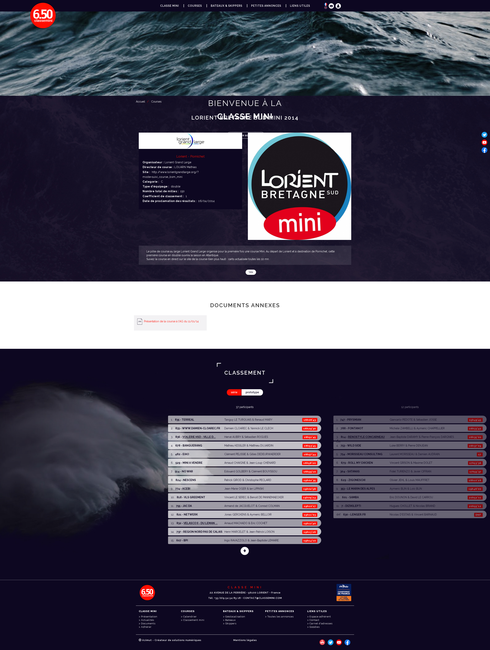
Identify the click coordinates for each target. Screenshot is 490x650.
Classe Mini (169, 5)
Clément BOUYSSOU (264, 471)
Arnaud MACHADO (235, 523)
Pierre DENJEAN (418, 445)
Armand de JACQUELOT (239, 505)
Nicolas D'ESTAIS (400, 514)
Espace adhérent (246, 135)
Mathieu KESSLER (235, 445)
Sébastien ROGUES (256, 436)
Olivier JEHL (397, 480)
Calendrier (190, 616)
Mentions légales (245, 640)
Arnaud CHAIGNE (235, 462)
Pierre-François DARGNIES (437, 436)
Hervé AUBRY (232, 436)
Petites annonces (266, 5)
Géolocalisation (235, 616)
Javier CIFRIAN (422, 471)
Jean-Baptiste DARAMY (404, 436)
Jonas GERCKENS (235, 514)
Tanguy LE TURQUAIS (237, 419)
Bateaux (230, 620)
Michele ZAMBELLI (401, 428)
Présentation (149, 616)
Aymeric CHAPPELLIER (430, 428)
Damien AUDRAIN (429, 454)
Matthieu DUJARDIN (261, 445)
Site (251, 272)
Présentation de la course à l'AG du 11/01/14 (171, 321)
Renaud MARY (263, 419)
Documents (148, 623)
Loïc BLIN (416, 488)
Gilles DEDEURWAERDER (265, 454)
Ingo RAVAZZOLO (235, 540)
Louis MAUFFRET (419, 480)
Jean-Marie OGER (235, 488)
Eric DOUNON (398, 497)
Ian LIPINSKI (257, 488)
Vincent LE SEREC (235, 497)
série (234, 392)
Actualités (147, 620)
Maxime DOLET (422, 462)
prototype (252, 392)
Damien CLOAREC (235, 428)
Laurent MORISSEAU (402, 454)
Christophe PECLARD (258, 480)
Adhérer (146, 626)
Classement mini (193, 620)
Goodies (315, 626)
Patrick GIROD (233, 480)
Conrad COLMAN (269, 505)
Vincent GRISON (400, 462)
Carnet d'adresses (321, 623)
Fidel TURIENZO (400, 471)
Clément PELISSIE (235, 454)
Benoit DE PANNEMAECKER (267, 497)
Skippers (230, 623)
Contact (314, 620)
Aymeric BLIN (398, 488)
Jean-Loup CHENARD (262, 462)
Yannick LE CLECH (261, 428)
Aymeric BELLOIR (261, 514)
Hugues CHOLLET (401, 505)
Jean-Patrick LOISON (261, 531)
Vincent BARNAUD (425, 514)
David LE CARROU (421, 497)
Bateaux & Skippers (226, 5)
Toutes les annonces (280, 616)
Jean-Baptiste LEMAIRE (264, 540)
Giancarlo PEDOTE (401, 419)
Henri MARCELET (235, 531)
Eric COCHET (259, 523)
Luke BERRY (397, 445)
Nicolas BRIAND (425, 505)
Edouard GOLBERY (236, 471)
